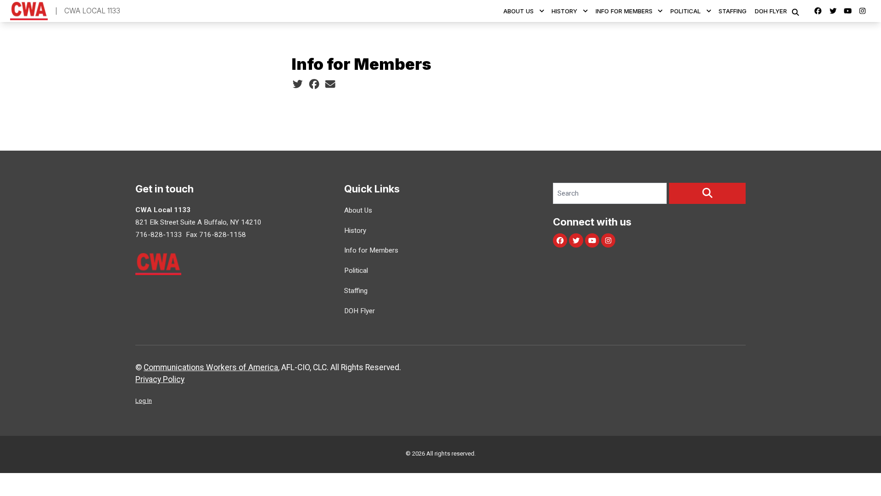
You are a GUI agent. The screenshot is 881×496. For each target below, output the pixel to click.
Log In (143, 400)
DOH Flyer (771, 11)
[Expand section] (542, 11)
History (564, 11)
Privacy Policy (159, 379)
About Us (518, 11)
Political (685, 11)
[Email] (330, 84)
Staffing (733, 11)
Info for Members (624, 11)
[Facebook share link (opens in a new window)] (314, 84)
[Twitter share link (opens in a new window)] (297, 84)
